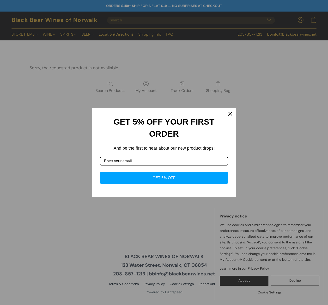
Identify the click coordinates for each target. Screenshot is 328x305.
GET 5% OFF (164, 178)
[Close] (230, 114)
